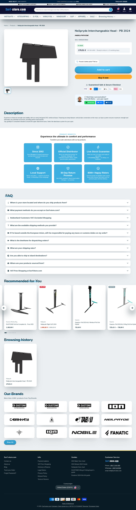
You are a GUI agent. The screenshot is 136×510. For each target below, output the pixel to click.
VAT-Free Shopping (44, 464)
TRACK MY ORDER (121, 1)
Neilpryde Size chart (78, 467)
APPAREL (82, 16)
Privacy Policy (42, 473)
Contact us (7, 461)
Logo (15, 10)
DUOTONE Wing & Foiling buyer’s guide (82, 471)
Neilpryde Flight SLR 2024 (55, 307)
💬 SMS (99, 102)
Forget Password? (10, 473)
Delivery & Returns (44, 467)
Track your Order (9, 470)
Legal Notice (42, 470)
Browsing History (106, 16)
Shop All (10, 442)
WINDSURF (61, 16)
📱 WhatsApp (90, 102)
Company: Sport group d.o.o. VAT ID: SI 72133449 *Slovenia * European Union (75, 506)
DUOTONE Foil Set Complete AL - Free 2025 (20, 307)
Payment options (43, 461)
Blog (5, 467)
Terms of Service (43, 479)
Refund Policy (42, 476)
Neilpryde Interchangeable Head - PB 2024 (20, 365)
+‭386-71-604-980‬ (115, 465)
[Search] (110, 9)
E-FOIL (36, 16)
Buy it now (103, 78)
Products (12, 25)
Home (6, 25)
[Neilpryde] (82, 35)
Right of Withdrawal (68, 503)
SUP (72, 16)
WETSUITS (8, 16)
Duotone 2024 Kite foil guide (80, 475)
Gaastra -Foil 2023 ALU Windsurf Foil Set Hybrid (89, 307)
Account (124, 10)
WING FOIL (47, 16)
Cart (130, 10)
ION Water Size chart (78, 461)
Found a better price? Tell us (88, 61)
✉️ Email (108, 102)
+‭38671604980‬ (116, 468)
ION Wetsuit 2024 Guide (79, 464)
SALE (92, 16)
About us (7, 464)
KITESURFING (23, 16)
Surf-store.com (46, 506)
